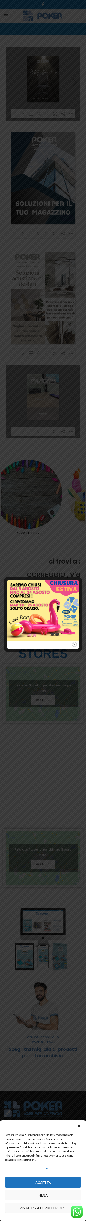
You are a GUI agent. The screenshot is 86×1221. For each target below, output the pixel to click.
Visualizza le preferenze (43, 1208)
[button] (79, 1126)
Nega (43, 1195)
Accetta (43, 1182)
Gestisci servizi (42, 1168)
